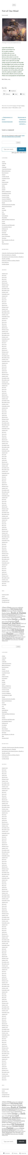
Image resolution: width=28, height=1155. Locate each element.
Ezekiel (3, 189)
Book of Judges (6, 613)
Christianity (12, 616)
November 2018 (5, 447)
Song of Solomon (6, 236)
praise (7, 632)
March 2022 (4, 372)
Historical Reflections (7, 206)
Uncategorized (5, 244)
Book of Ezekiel (18, 611)
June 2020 (4, 411)
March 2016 (4, 507)
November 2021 (5, 380)
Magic (20, 628)
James (3, 208)
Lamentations (5, 216)
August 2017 (4, 475)
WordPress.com (5, 602)
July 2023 (4, 342)
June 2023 (4, 344)
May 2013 (4, 570)
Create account (5, 594)
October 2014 (5, 538)
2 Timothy (4, 167)
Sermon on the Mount (8, 637)
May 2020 (4, 413)
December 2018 (5, 445)
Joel (3, 212)
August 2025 (4, 296)
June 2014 (4, 546)
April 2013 (4, 572)
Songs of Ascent (18, 636)
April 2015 (4, 527)
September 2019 (5, 428)
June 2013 (4, 568)
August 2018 (4, 453)
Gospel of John (5, 195)
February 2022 (5, 374)
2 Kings (3, 165)
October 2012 (5, 579)
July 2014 (4, 544)
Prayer (10, 632)
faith (23, 619)
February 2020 (5, 419)
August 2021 (4, 385)
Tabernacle (23, 636)
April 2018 (4, 460)
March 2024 (4, 328)
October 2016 (5, 494)
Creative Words (5, 176)
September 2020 (6, 406)
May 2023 (4, 346)
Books (21, 614)
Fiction (6, 621)
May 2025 (4, 301)
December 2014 (5, 535)
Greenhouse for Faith (7, 201)
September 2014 (5, 540)
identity (14, 625)
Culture (3, 180)
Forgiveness (11, 621)
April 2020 (4, 415)
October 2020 (5, 404)
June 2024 (4, 322)
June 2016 (4, 501)
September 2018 (5, 451)
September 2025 (5, 294)
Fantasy (3, 621)
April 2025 (4, 303)
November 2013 (5, 559)
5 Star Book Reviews (6, 169)
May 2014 (4, 548)
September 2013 (5, 563)
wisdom (7, 640)
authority (20, 607)
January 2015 (5, 533)
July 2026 (4, 275)
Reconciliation (16, 634)
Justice (10, 628)
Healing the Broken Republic (8, 204)
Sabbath (18, 635)
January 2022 (5, 376)
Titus (3, 242)
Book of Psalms (18, 613)
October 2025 (5, 292)
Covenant (18, 616)
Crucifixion (8, 617)
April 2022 (4, 370)
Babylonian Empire (6, 609)
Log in (3, 596)
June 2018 (4, 456)
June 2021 (4, 389)
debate (22, 106)
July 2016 (4, 499)
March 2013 (4, 574)
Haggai (3, 202)
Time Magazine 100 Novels (8, 240)
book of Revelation (7, 615)
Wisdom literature (14, 639)
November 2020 (6, 402)
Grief (25, 623)
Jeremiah (4, 210)
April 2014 (4, 550)
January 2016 (5, 510)
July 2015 (4, 522)
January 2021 (5, 398)
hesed (6, 625)
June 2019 (4, 434)
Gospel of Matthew (6, 199)
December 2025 (5, 288)
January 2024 (5, 331)
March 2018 (4, 462)
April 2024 (4, 326)
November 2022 (5, 357)
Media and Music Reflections (8, 219)
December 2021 (5, 378)
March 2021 (4, 395)
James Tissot (10, 626)
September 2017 (5, 473)
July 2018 (4, 454)
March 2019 (4, 439)
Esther (3, 186)
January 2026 (5, 286)
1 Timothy (4, 163)
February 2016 (5, 509)
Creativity (4, 617)
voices (9, 107)
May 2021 (4, 391)
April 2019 (4, 438)
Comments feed (5, 600)
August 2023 (5, 341)
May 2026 (4, 279)
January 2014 (5, 555)
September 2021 (5, 384)
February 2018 (5, 464)
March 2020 (5, 417)
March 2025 (4, 305)
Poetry (14, 106)
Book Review (16, 615)
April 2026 (4, 281)
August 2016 (4, 497)
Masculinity (4, 217)
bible (4, 610)
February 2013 (5, 576)
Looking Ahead (5, 264)
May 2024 (4, 324)
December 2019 (5, 423)
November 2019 (5, 425)
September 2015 (5, 518)
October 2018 (5, 449)
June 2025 (4, 300)
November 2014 (5, 537)
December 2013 (5, 557)
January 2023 (5, 354)
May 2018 (4, 458)
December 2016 (5, 490)
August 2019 (4, 430)
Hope (10, 625)
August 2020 (5, 408)
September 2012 (5, 581)
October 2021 (5, 382)
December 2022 (5, 356)
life (18, 628)
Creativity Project (6, 178)
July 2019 (4, 432)
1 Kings (3, 161)
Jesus (3, 628)
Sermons (4, 232)
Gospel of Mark (5, 197)
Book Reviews (5, 173)
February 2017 (5, 486)
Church (3, 174)
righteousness (12, 635)
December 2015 (5, 512)
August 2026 (5, 273)
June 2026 (4, 277)
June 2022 (4, 367)
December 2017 (5, 467)
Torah (21, 638)
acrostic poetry (14, 607)
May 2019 (4, 436)
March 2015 (4, 529)
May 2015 (4, 525)
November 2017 (5, 469)
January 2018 (5, 466)
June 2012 (4, 585)
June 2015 (4, 523)
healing (3, 625)
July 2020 (4, 410)
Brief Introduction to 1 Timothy (9, 255)
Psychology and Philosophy (8, 225)
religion (21, 634)
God (17, 621)
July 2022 (4, 365)
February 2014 (5, 553)
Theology (4, 238)
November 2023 (5, 335)
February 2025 (5, 307)
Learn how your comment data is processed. (13, 136)
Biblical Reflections (6, 171)
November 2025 (5, 290)
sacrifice (21, 635)
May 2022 (4, 369)
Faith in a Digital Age (6, 191)
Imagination (4, 626)
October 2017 (5, 471)
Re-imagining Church (7, 227)
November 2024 (5, 313)
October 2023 (5, 337)
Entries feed (4, 598)
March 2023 (4, 350)
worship (21, 639)
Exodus (3, 188)
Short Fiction (5, 234)
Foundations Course (6, 193)
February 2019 (5, 441)
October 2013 (5, 561)
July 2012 (4, 583)
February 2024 (5, 329)
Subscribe (21, 149)
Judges (3, 214)
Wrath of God (5, 640)
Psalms (3, 223)
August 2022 (5, 363)
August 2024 (5, 318)
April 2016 (4, 505)
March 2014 (4, 551)
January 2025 (5, 309)
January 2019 (5, 443)
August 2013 (4, 565)
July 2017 (4, 477)
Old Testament (17, 629)
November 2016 (5, 492)
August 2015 (4, 520)
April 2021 (4, 393)
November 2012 (5, 578)
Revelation (4, 230)
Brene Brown (5, 616)
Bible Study (9, 611)
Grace (22, 623)
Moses (9, 630)
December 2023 (5, 333)
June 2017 (4, 479)
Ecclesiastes (4, 184)
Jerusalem (22, 626)
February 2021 (5, 397)
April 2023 (4, 348)
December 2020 (5, 400)
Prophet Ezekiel (18, 632)
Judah (7, 628)
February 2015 (5, 531)
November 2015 (5, 514)
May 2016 (4, 503)
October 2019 (5, 426)
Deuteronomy (5, 182)
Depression (12, 617)
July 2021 (4, 387)
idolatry (18, 625)
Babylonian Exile (16, 609)
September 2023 (5, 339)
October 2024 (5, 314)
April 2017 (4, 482)
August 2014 (4, 542)
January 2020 (5, 421)
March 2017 (4, 484)
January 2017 (5, 488)
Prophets (4, 634)
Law (16, 628)
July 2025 (4, 298)
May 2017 (4, 481)
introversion (5, 107)
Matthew (4, 630)
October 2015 (5, 516)
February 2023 (5, 352)
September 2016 (5, 495)
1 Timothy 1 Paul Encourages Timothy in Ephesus (13, 253)
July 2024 (4, 320)
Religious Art (5, 229)
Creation (23, 616)
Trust (3, 639)
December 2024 (5, 311)
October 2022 (5, 359)
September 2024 (6, 316)
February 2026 (5, 285)
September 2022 (5, 361)
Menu (14, 4)
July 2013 (4, 566)
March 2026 (4, 283)
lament (13, 628)
